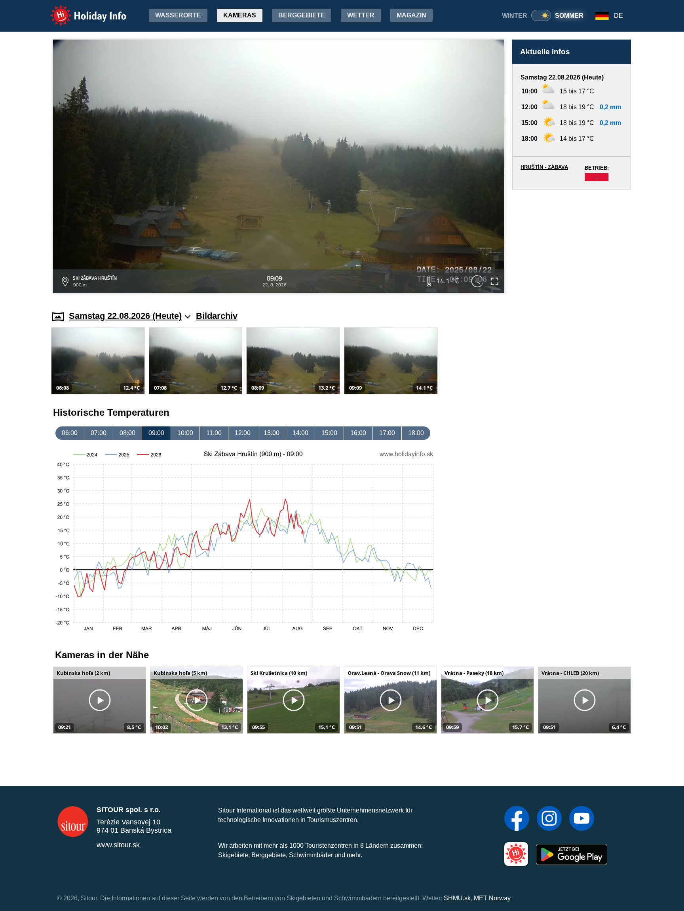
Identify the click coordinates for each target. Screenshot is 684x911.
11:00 (214, 433)
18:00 (416, 433)
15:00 (329, 433)
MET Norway (492, 898)
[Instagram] (549, 819)
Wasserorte (178, 15)
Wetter (360, 15)
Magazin (411, 15)
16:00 (358, 433)
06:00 (70, 433)
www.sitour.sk (118, 845)
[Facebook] (516, 819)
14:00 (300, 433)
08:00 (127, 433)
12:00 (243, 433)
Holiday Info (81, 10)
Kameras (239, 15)
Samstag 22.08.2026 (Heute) (125, 316)
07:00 (98, 433)
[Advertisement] (571, 242)
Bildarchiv (217, 316)
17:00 (387, 433)
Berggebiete (301, 15)
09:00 (156, 433)
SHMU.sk (457, 898)
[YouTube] (581, 819)
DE (618, 15)
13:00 (271, 433)
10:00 (185, 433)
